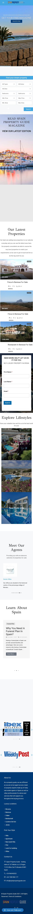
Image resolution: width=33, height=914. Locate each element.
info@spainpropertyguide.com (16, 881)
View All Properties (8, 112)
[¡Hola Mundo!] (16, 630)
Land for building (11, 848)
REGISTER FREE (16, 21)
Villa (16, 444)
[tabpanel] (16, 644)
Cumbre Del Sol (11, 822)
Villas (7, 851)
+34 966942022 (11, 873)
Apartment (16, 476)
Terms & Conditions (15, 896)
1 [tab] (15, 670)
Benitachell (9, 818)
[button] (12, 592)
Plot (7, 845)
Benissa (8, 812)
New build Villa (16, 508)
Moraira (8, 809)
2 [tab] (16, 670)
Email (6, 391)
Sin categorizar (11, 643)
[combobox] (8, 84)
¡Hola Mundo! (13, 647)
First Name (8, 372)
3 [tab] (18, 670)
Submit (7, 403)
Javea (8, 825)
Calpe (7, 815)
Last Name (8, 382)
